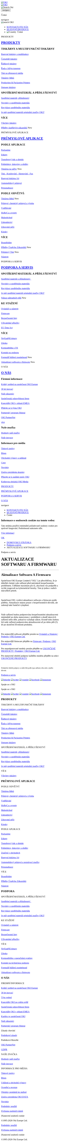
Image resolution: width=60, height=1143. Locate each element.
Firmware (5, 313)
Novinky (5, 467)
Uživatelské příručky (10, 323)
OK (2, 538)
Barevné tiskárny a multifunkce (15, 54)
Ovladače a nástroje (9, 309)
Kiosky (4, 232)
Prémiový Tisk (7, 252)
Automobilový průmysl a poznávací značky (20, 862)
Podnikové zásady (9, 1035)
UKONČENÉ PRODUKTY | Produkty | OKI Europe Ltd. (28, 649)
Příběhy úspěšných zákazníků (14, 128)
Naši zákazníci (7, 394)
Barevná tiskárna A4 (10, 178)
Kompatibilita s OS (9, 348)
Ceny (3, 463)
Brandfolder (6, 242)
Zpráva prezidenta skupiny (13, 472)
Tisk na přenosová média (12, 73)
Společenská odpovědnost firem (15, 398)
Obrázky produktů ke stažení (14, 1092)
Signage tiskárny (8, 87)
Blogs (3, 453)
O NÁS (6, 373)
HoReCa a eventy (9, 213)
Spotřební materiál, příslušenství (15, 98)
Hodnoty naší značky (10, 433)
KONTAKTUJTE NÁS (17, 27)
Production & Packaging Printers (15, 82)
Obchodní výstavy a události (13, 458)
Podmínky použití (9, 1106)
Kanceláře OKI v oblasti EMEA (15, 403)
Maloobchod (6, 217)
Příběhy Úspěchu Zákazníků (13, 247)
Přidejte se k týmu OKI (11, 408)
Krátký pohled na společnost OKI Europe (19, 384)
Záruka (4, 343)
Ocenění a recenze (9, 1087)
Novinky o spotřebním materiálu (15, 103)
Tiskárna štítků (7, 198)
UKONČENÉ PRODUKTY (14, 658)
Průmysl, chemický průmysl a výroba (17, 203)
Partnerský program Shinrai (13, 413)
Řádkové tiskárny (9, 64)
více (3, 422)
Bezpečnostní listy (9, 318)
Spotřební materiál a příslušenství (16, 279)
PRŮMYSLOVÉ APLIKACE (22, 138)
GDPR (4, 1049)
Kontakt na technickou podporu (15, 963)
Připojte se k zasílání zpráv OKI (15, 477)
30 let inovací (7, 389)
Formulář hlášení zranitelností (14, 357)
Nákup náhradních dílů (11, 298)
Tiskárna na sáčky (9, 169)
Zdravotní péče (7, 227)
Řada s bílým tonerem (10, 68)
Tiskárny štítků (7, 78)
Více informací (7, 533)
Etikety (4, 155)
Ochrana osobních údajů (12, 1111)
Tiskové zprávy (8, 448)
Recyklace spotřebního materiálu (15, 107)
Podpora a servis (14, 545)
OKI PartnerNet (8, 417)
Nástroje (5, 257)
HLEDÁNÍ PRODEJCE (18, 29)
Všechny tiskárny (8, 123)
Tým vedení (6, 997)
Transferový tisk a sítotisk (12, 159)
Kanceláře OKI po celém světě (14, 1002)
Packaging (5, 150)
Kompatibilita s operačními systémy (17, 958)
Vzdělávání (6, 208)
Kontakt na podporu (10, 352)
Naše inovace (7, 437)
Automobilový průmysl (11, 183)
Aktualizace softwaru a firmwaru (15, 362)
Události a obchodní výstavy (13, 1082)
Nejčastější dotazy (9, 338)
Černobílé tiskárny (9, 59)
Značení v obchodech (10, 853)
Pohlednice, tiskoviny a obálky (14, 164)
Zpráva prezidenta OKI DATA (14, 1097)
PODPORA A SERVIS (17, 267)
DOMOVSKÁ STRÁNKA (19, 542)
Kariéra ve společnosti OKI (13, 1016)
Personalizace (7, 188)
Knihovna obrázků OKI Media (14, 481)
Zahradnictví (6, 222)
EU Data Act (7, 327)
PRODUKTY (10, 42)
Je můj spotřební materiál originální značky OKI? (22, 112)
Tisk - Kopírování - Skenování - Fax (17, 173)
